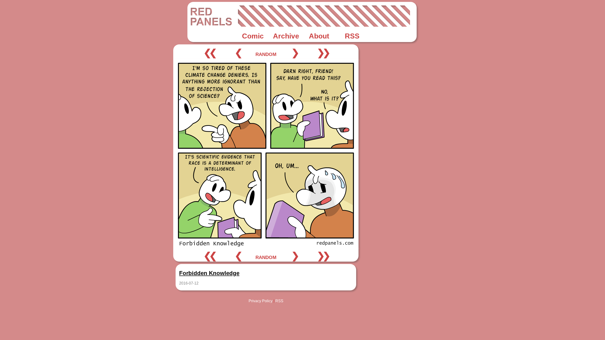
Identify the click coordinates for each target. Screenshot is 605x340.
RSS (279, 301)
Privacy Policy (260, 301)
